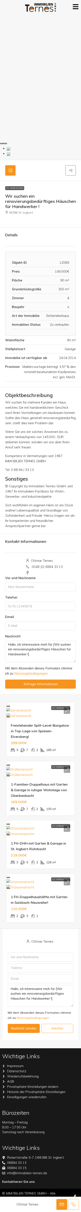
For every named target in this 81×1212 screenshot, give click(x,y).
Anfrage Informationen (41, 684)
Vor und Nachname (20, 578)
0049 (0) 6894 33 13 (47, 567)
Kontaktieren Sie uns (18, 1182)
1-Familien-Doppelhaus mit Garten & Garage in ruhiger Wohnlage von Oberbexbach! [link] (39, 790)
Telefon (11, 597)
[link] (18, 710)
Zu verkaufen (14, 188)
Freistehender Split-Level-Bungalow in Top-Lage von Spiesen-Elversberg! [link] (40, 731)
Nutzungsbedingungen (31, 673)
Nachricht (13, 636)
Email (9, 617)
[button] (70, 170)
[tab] (10, 170)
